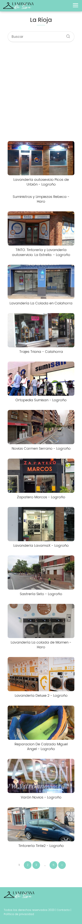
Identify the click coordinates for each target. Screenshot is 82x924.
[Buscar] (67, 35)
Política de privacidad (19, 914)
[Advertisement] (41, 92)
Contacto (63, 910)
